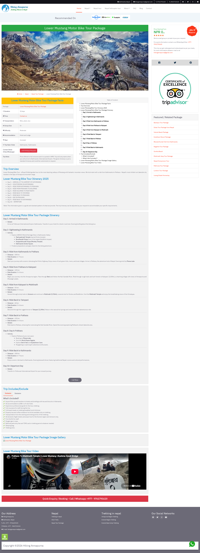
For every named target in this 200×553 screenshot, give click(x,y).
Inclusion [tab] (8, 393)
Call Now (75, 380)
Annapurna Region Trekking (110, 517)
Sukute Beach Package (161, 132)
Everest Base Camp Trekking (110, 523)
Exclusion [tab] (18, 393)
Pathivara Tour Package (161, 166)
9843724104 (174, 2)
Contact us (23, 116)
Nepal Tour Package (37, 94)
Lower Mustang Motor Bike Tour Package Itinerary (97, 110)
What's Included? (88, 156)
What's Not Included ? (90, 158)
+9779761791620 (28, 151)
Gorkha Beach (158, 151)
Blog (141, 8)
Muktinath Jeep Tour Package (163, 156)
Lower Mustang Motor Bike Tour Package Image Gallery (98, 160)
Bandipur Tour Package (161, 123)
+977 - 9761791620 (96, 498)
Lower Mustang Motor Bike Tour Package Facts (96, 103)
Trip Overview (85, 106)
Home (79, 8)
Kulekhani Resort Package (162, 137)
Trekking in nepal (57, 517)
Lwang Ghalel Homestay (161, 175)
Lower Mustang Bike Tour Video (91, 163)
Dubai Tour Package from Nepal (164, 127)
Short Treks (55, 520)
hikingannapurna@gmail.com (143, 2)
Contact (149, 8)
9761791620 (161, 2)
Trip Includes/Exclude (88, 154)
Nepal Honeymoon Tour (161, 161)
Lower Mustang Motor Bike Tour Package (33, 106)
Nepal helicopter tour (113, 8)
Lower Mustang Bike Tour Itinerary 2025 (94, 108)
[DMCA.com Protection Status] (5, 537)
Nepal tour (97, 8)
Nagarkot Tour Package (161, 147)
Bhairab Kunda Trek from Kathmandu (166, 142)
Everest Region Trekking (109, 520)
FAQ (134, 8)
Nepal (87, 8)
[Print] (190, 62)
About (126, 8)
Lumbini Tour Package (161, 171)
